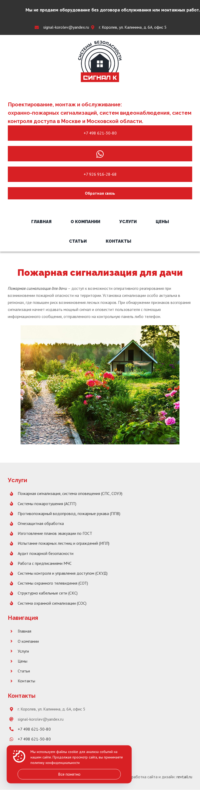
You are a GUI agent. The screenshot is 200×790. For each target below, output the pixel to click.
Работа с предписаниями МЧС (45, 563)
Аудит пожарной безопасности (45, 553)
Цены (22, 661)
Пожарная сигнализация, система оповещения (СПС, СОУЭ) (70, 493)
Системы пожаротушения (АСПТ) (47, 503)
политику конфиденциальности (55, 763)
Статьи (24, 670)
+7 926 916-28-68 (100, 174)
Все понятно (69, 774)
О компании (28, 641)
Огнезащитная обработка (41, 523)
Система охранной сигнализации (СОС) (52, 603)
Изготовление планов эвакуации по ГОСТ (55, 533)
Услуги (23, 651)
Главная (24, 631)
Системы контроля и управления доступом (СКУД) (63, 573)
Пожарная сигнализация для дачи (37, 288)
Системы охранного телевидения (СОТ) (53, 583)
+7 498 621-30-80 (100, 133)
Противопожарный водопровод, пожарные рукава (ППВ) (69, 513)
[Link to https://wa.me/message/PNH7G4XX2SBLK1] (100, 154)
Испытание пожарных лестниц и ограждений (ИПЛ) (63, 543)
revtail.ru (184, 776)
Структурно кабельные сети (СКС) (48, 593)
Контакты (26, 680)
